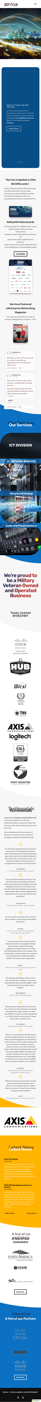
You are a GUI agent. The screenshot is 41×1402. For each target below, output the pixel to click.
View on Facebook (12, 368)
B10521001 (20, 616)
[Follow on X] (23, 1398)
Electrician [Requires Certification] (16, 109)
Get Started (8, 119)
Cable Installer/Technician (14, 95)
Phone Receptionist (11, 114)
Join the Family (10, 75)
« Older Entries (9, 1213)
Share (19, 368)
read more (7, 1179)
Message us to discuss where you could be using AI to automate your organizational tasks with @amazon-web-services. (20, 361)
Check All (20, 1292)
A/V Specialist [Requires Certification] (17, 106)
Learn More (20, 254)
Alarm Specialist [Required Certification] (18, 111)
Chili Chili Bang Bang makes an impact (18, 1186)
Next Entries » (32, 1213)
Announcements (31, 79)
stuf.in (10, 400)
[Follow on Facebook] (18, 1398)
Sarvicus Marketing (11, 79)
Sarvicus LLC (16, 352)
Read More (11, 157)
